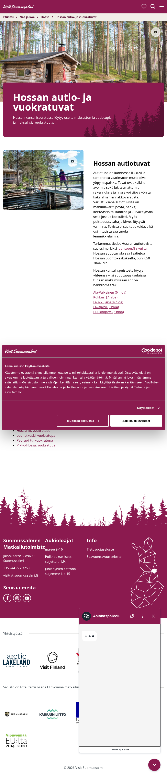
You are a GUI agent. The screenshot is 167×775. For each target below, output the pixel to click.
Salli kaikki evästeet (136, 420)
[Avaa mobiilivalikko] (161, 7)
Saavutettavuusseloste (104, 556)
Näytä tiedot (145, 407)
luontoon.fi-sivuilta (132, 248)
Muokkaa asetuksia (80, 420)
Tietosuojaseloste (100, 549)
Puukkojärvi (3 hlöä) (108, 312)
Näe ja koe (27, 17)
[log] (119, 680)
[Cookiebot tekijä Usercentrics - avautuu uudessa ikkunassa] (144, 351)
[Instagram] (17, 598)
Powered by (120, 750)
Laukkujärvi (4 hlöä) (108, 302)
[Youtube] (27, 598)
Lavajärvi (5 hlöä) (106, 307)
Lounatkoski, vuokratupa (36, 435)
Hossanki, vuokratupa (34, 430)
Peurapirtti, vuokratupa (35, 440)
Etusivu (8, 17)
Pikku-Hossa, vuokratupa (36, 445)
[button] (155, 741)
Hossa (45, 17)
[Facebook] (7, 598)
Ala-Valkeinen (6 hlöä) (109, 292)
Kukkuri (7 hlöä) (105, 297)
